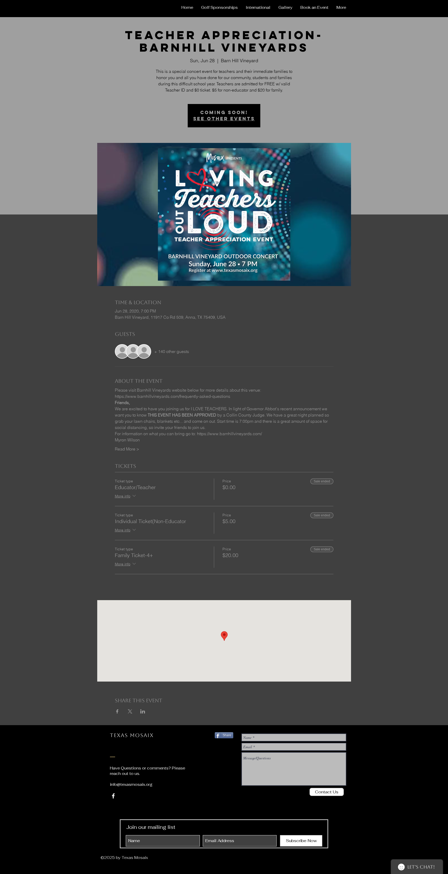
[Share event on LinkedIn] (142, 711)
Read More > (127, 449)
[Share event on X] (130, 711)
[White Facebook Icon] (113, 796)
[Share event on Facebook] (117, 711)
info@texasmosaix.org (131, 784)
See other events (224, 119)
